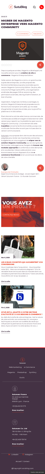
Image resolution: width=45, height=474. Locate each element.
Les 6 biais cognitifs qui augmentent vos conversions (22, 263)
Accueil (18, 461)
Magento (37, 34)
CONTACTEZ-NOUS (11, 215)
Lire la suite (5, 281)
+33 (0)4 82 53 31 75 (19, 406)
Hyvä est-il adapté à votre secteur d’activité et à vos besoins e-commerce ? (21, 313)
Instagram (29, 454)
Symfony (32, 372)
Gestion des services (37, 472)
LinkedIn (15, 454)
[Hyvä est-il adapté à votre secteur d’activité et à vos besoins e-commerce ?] (17, 296)
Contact (26, 461)
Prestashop (22, 372)
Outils (21, 377)
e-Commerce (23, 34)
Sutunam (5, 136)
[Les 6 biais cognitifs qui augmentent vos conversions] (17, 246)
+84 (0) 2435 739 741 (19, 439)
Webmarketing (15, 367)
